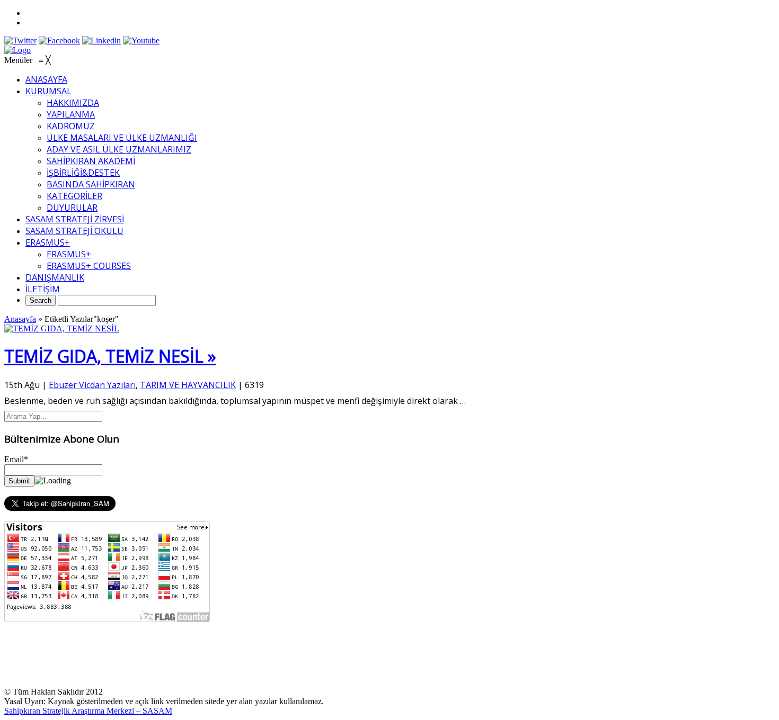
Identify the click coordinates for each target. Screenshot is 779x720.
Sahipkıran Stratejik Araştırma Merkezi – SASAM (88, 710)
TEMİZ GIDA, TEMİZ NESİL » (110, 356)
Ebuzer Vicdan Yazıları (92, 385)
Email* (16, 459)
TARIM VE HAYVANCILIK (188, 385)
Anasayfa (20, 318)
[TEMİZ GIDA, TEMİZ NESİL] (61, 328)
